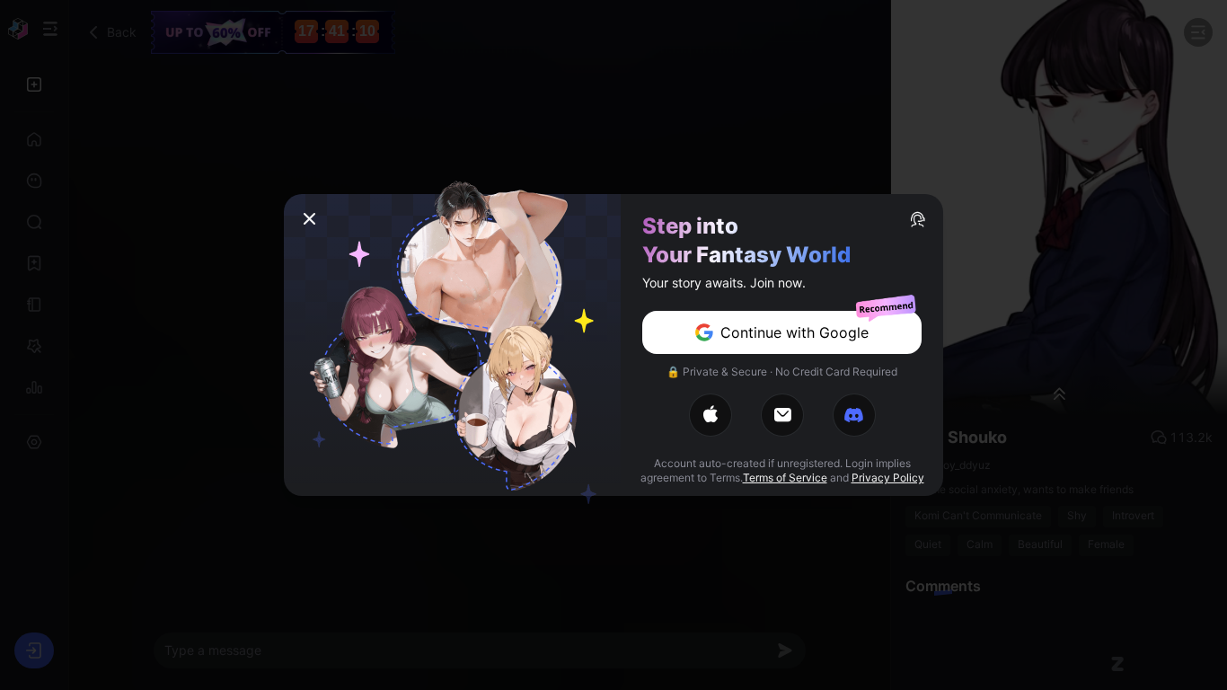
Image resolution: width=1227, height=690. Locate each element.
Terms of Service (785, 477)
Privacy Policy (888, 477)
